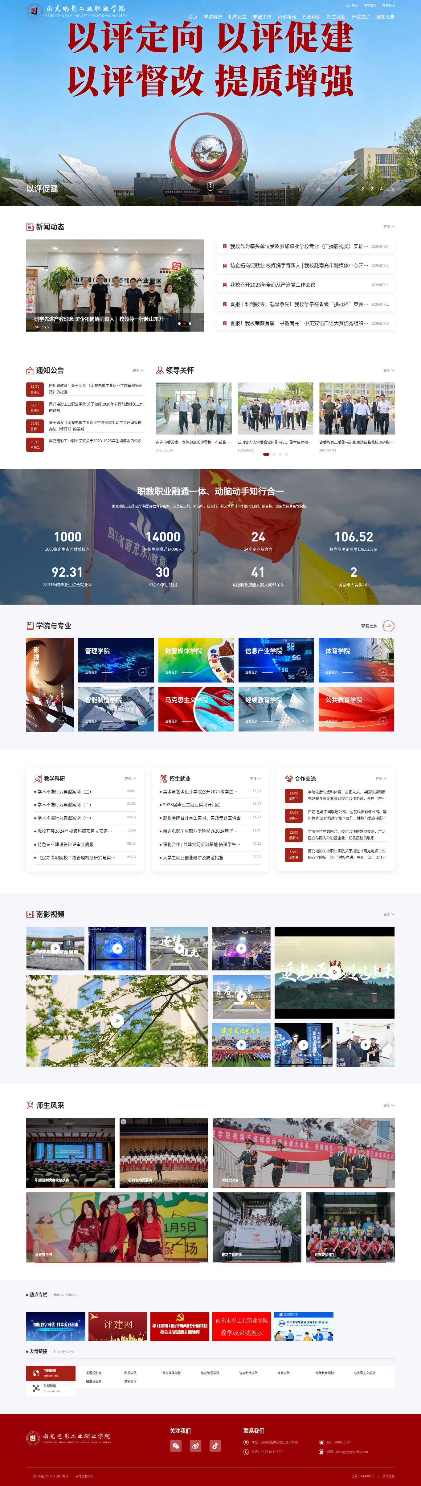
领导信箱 (370, 5)
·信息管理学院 (209, 1372)
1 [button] (338, 188)
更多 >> (389, 226)
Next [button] (391, 189)
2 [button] (348, 189)
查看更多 (369, 626)
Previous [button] (320, 189)
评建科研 (311, 16)
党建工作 (262, 16)
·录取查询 (129, 1381)
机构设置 (237, 16)
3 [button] (372, 188)
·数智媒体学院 (171, 1372)
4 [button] (381, 188)
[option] (210, 103)
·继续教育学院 (324, 1372)
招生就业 (336, 16)
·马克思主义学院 (363, 1372)
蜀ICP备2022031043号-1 (50, 1476)
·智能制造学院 (247, 1372)
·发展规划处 (92, 1372)
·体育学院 (283, 1372)
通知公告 (385, 16)
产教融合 (361, 16)
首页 (193, 16)
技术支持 (388, 1476)
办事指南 (388, 5)
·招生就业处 (92, 1381)
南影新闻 (287, 16)
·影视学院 (129, 1372)
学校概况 (213, 16)
